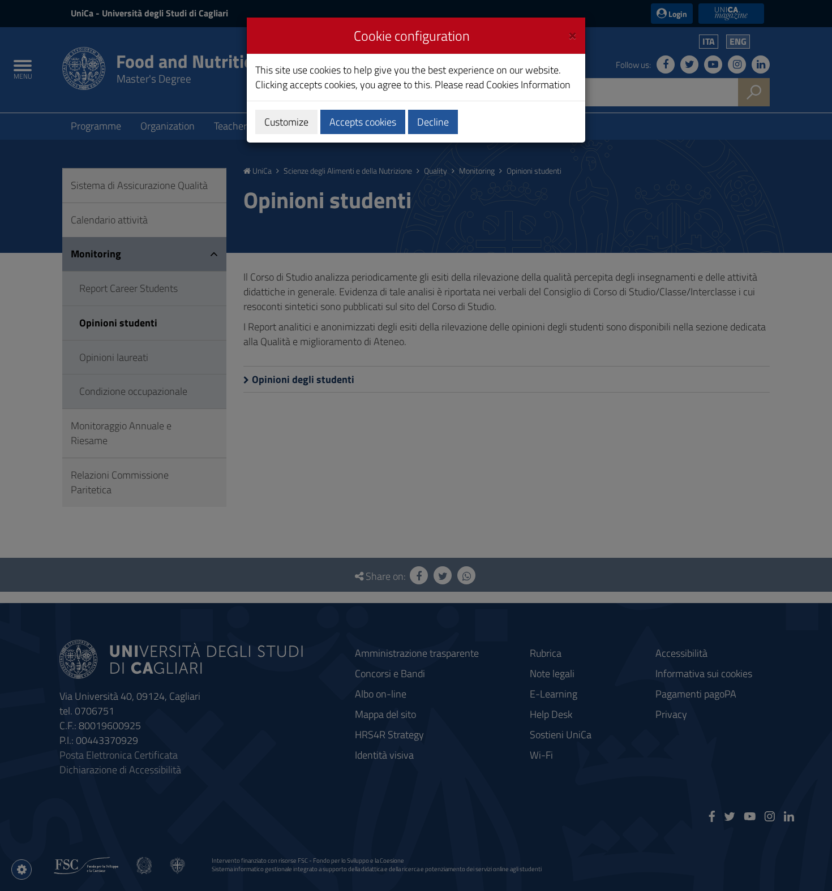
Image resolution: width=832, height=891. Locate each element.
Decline (433, 122)
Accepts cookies (362, 122)
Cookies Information (528, 84)
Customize (286, 122)
